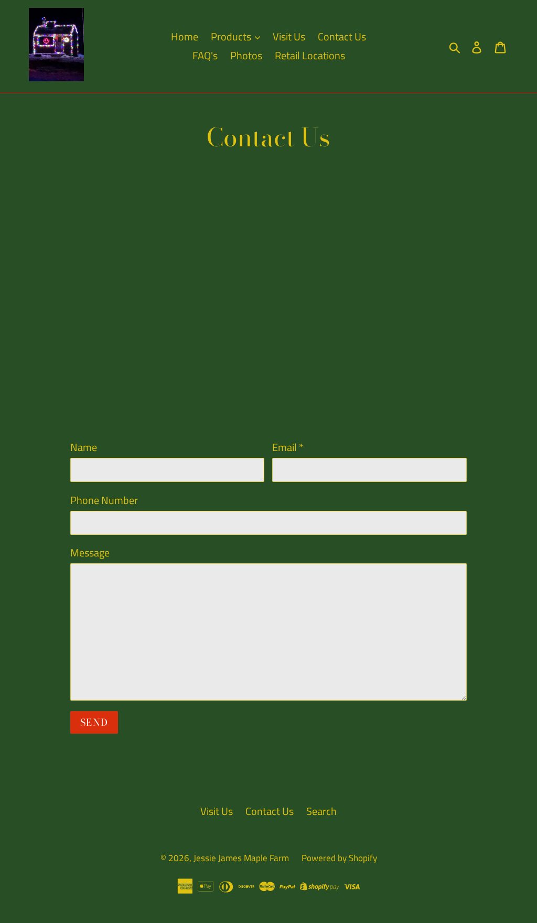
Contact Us (342, 36)
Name (83, 447)
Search (321, 811)
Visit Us (289, 36)
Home (184, 36)
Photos (246, 55)
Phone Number (104, 500)
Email (287, 447)
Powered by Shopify (339, 858)
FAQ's (205, 55)
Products (232, 36)
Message (90, 553)
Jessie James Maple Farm (241, 858)
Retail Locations (310, 55)
